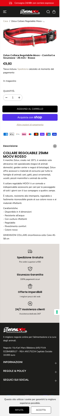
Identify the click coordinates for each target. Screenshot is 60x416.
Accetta (40, 409)
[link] (30, 330)
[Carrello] (54, 12)
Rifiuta (18, 409)
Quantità (8, 91)
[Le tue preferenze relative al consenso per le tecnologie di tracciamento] (55, 312)
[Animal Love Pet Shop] (30, 11)
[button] (5, 11)
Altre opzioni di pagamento (30, 124)
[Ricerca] (48, 12)
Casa (5, 21)
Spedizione (22, 69)
